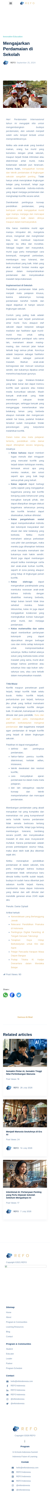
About (8, 1317)
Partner (9, 1363)
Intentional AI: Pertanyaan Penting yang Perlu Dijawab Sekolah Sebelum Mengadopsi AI (24, 1195)
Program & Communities (16, 1322)
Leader (9, 1359)
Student (9, 1349)
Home (8, 1312)
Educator (10, 1354)
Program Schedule (14, 1368)
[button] (11, 3)
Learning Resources (15, 1327)
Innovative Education (13, 37)
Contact (9, 1337)
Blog (8, 1332)
